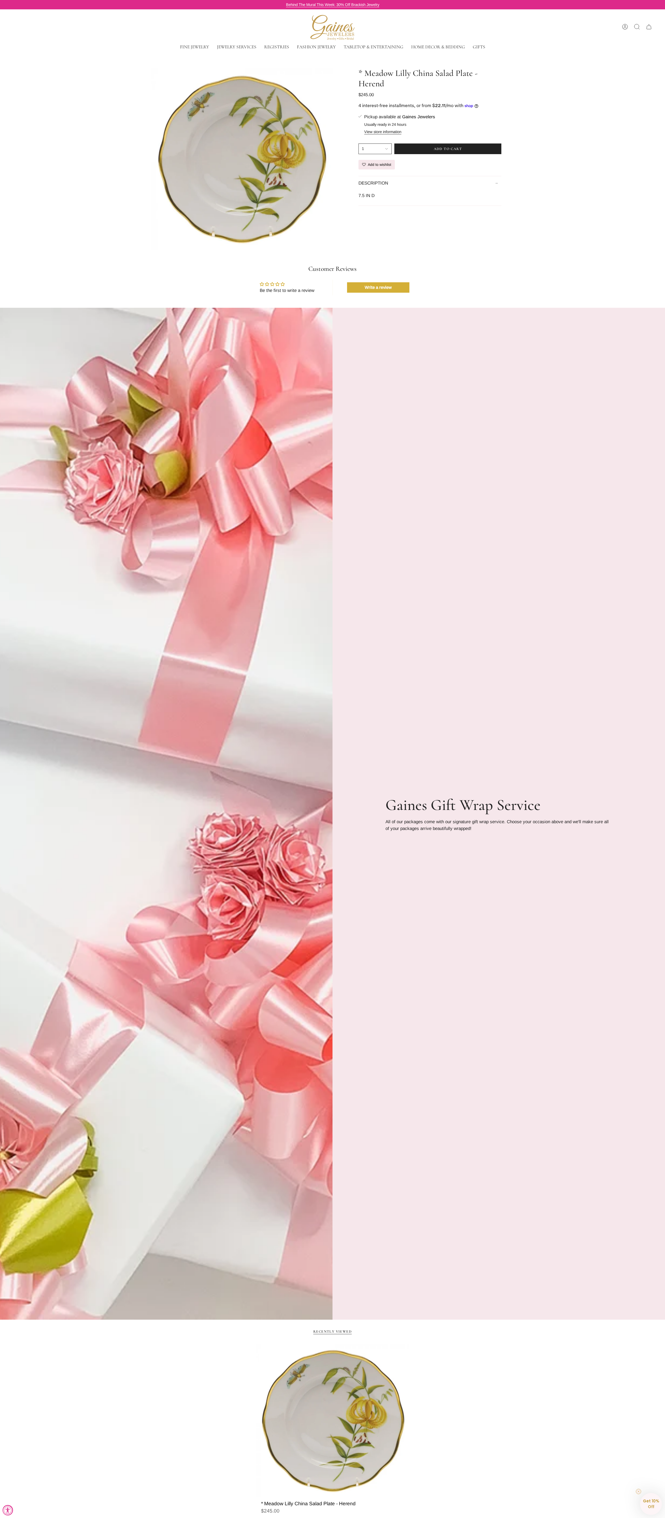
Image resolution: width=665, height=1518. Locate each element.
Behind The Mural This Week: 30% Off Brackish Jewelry (332, 5)
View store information (382, 132)
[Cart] (649, 26)
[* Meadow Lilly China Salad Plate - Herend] (332, 1420)
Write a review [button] (378, 287)
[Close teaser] (638, 1491)
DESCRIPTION (373, 183)
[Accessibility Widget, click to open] (8, 1510)
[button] (194, 47)
